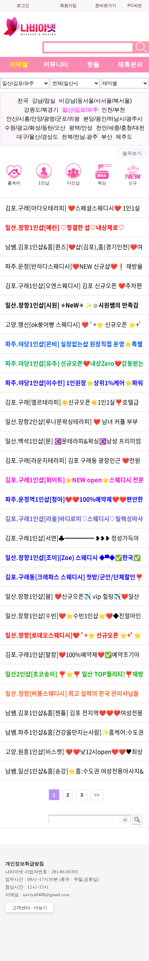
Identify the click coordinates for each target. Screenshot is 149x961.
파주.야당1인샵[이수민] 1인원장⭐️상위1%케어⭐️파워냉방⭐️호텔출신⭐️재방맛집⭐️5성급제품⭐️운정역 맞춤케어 (74, 385)
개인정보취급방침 (24, 863)
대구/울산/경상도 (37, 137)
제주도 (124, 137)
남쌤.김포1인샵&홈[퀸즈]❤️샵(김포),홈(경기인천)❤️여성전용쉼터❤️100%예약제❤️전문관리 (74, 249)
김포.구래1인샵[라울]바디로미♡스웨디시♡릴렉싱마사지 (74, 521)
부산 (106, 137)
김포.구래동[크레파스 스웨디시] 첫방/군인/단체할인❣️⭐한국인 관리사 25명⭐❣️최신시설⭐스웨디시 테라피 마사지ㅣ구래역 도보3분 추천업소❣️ (74, 579)
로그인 (23, 5)
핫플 (93, 64)
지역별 (18, 64)
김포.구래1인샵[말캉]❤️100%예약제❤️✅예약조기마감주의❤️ (72, 657)
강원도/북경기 (41, 110)
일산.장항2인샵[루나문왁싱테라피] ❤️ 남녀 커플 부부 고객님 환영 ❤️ (71, 424)
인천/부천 (113, 110)
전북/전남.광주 (80, 137)
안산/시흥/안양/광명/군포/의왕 (43, 119)
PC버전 (135, 5)
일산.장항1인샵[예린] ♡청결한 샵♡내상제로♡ (64, 227)
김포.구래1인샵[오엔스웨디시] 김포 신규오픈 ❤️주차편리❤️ (73, 288)
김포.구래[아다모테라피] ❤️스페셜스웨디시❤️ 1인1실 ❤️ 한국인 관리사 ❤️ (72, 211)
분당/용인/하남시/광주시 (113, 119)
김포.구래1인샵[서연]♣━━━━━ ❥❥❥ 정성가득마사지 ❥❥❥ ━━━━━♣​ (72, 541)
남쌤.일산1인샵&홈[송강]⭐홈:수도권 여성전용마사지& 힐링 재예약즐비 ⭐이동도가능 (74, 774)
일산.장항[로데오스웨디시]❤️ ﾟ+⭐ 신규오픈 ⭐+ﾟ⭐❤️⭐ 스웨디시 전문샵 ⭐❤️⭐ (73, 638)
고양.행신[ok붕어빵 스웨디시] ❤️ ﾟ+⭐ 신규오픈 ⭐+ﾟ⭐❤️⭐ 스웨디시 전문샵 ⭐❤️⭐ (73, 327)
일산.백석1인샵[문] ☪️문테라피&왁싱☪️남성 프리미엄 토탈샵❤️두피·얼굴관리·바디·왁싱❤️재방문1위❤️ (73, 443)
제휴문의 (130, 64)
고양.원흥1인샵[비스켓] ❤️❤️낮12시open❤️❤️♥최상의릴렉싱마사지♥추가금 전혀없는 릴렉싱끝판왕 (74, 754)
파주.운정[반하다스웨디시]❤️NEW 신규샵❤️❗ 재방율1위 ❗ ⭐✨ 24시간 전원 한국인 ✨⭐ (74, 269)
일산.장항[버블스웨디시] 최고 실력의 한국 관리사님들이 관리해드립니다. (72, 696)
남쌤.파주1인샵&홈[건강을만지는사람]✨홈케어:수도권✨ (74, 735)
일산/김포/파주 (80, 110)
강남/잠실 (43, 101)
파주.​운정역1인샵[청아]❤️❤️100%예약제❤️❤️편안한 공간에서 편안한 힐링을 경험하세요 (74, 502)
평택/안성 (81, 128)
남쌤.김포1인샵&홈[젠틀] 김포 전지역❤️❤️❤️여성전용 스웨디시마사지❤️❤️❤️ (74, 715)
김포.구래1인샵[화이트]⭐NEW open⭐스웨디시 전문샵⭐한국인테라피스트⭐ (74, 482)
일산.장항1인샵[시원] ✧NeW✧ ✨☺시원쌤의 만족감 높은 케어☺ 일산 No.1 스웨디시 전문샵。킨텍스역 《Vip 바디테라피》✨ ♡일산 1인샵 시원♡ (74, 308)
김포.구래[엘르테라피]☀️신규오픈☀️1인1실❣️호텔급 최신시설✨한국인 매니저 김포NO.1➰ (72, 405)
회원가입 (68, 5)
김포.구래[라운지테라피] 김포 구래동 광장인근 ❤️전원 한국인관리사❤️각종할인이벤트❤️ (72, 463)
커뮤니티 (55, 64)
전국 (22, 101)
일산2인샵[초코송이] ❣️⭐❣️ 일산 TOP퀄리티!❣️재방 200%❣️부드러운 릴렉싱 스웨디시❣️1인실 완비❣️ (74, 676)
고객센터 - (29, 907)
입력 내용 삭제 (125, 820)
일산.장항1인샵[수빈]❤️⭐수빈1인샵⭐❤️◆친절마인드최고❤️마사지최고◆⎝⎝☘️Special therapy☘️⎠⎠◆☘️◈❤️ (73, 618)
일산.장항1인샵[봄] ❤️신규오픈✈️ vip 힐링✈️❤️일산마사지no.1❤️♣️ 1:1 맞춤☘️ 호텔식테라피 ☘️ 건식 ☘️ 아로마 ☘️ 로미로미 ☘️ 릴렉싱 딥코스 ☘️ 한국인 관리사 (74, 599)
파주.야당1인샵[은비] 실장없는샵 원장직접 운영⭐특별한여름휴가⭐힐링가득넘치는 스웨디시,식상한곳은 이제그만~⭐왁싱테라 (74, 346)
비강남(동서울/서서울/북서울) (95, 101)
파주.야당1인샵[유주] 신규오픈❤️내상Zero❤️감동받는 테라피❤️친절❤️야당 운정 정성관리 (74, 366)
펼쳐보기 (132, 153)
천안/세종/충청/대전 (120, 128)
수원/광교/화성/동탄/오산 (35, 128)
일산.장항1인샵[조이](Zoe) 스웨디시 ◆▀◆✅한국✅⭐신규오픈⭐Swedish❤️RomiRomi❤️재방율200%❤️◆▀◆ (73, 560)
